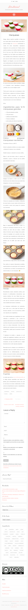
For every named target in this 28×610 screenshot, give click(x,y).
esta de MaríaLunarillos (18, 377)
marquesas (15, 43)
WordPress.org (5, 593)
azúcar (12, 391)
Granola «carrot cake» (9, 404)
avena (21, 529)
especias (14, 536)
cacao (18, 531)
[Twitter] (13, 1)
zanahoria (16, 557)
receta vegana (13, 552)
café (23, 531)
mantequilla (21, 545)
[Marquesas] (14, 25)
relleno (20, 552)
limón (10, 393)
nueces (6, 550)
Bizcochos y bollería (7, 30)
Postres (15, 30)
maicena (14, 545)
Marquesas (4, 500)
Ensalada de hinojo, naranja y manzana (10, 498)
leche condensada (9, 543)
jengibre (17, 541)
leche (22, 541)
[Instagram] (15, 1)
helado (22, 538)
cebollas (23, 534)
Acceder (4, 583)
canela (17, 534)
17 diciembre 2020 (8, 399)
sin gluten (6, 554)
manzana (7, 548)
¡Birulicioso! (14, 6)
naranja (17, 548)
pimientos (16, 550)
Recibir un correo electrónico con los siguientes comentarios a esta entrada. (13, 448)
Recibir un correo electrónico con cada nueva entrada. (12, 455)
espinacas (20, 536)
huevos (5, 393)
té (17, 554)
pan (11, 550)
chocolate (8, 536)
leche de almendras (19, 543)
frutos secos (7, 538)
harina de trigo (15, 538)
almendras (6, 391)
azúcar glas (18, 391)
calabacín (5, 534)
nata (22, 548)
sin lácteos (12, 554)
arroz (17, 529)
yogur (10, 557)
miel (12, 548)
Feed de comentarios (6, 590)
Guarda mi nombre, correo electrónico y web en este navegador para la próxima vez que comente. (13, 441)
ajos (6, 529)
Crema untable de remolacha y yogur (10, 489)
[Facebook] (11, 1)
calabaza (12, 534)
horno (6, 541)
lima (5, 545)
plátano (21, 550)
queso (7, 552)
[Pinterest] (16, 1)
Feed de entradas (6, 587)
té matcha (22, 554)
